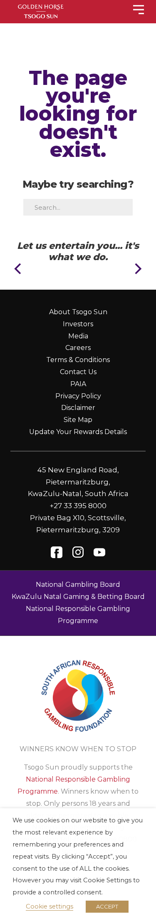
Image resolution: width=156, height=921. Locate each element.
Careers (78, 348)
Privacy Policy (78, 396)
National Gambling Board (78, 584)
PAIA (78, 384)
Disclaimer (78, 408)
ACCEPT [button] (107, 906)
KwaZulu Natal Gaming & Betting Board (78, 597)
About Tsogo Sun (78, 312)
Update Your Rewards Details (78, 432)
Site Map (78, 420)
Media (78, 336)
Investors (78, 324)
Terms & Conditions (78, 360)
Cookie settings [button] (49, 906)
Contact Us (78, 372)
